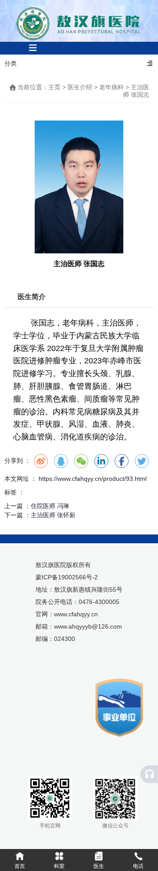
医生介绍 (80, 87)
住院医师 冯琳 (50, 505)
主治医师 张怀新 (53, 515)
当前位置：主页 (40, 87)
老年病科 (111, 87)
